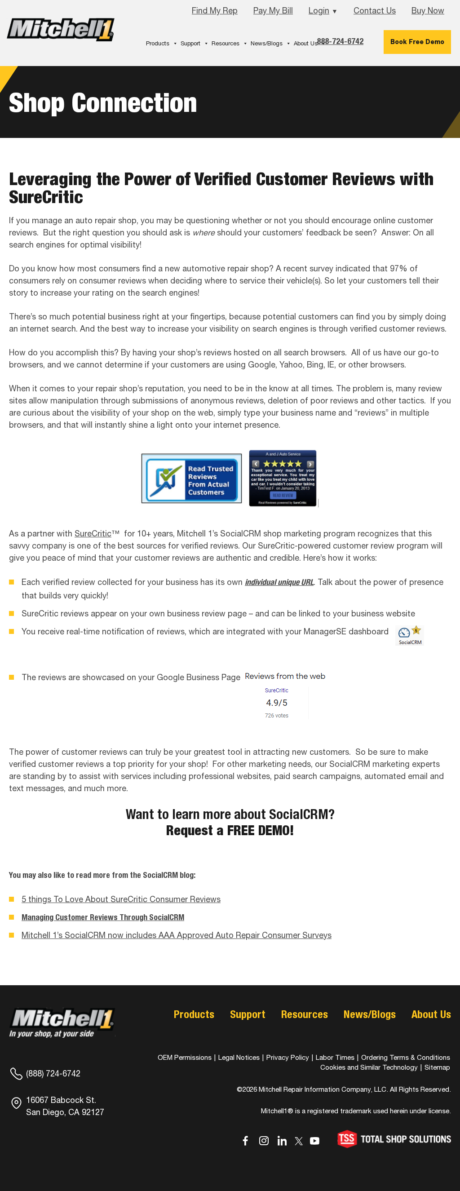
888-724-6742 (340, 41)
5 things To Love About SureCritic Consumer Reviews (121, 899)
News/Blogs (267, 43)
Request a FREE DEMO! (230, 830)
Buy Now (427, 10)
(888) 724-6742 (53, 1073)
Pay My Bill (273, 10)
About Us (306, 43)
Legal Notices (239, 1057)
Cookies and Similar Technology (369, 1067)
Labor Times (334, 1057)
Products (157, 43)
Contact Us (375, 10)
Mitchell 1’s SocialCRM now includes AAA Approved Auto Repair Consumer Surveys (177, 935)
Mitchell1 (61, 32)
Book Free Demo (417, 41)
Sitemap (437, 1067)
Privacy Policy (287, 1057)
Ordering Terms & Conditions (405, 1057)
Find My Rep (215, 10)
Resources (225, 43)
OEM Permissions (185, 1057)
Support (190, 43)
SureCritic (93, 533)
